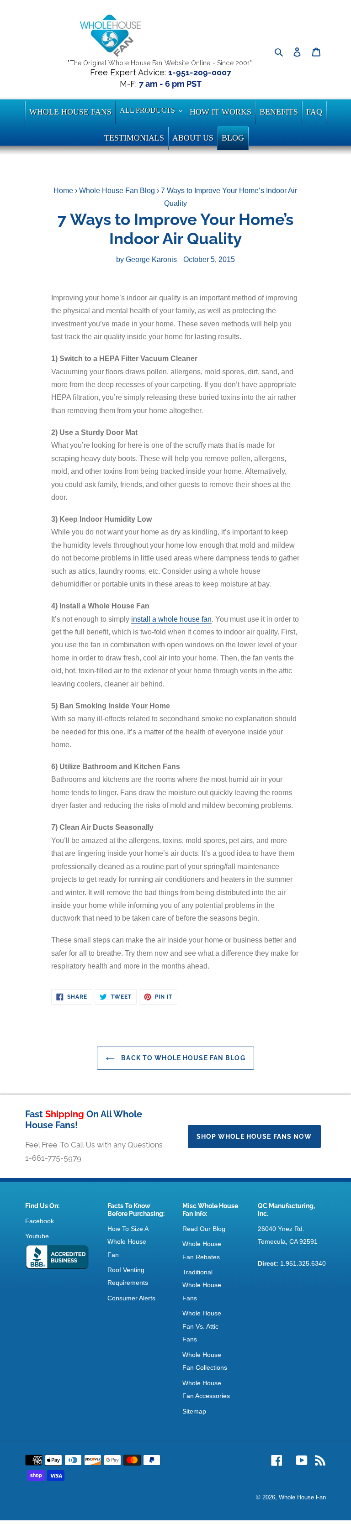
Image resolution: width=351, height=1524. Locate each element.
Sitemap (194, 1411)
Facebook (39, 1221)
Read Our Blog (203, 1228)
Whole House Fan (302, 1497)
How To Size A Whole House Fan (127, 1241)
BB (57, 1257)
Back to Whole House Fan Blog (182, 1058)
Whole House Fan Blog (117, 190)
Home (63, 190)
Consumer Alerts (131, 1298)
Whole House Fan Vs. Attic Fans (201, 1326)
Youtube (37, 1236)
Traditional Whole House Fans (201, 1285)
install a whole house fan (171, 619)
